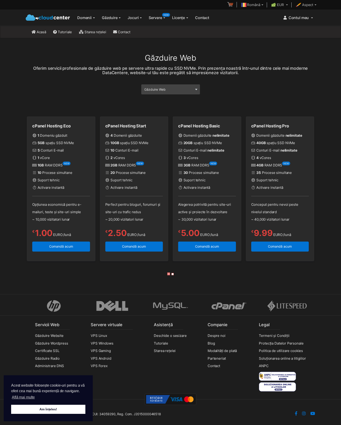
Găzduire (110, 17)
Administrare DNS (49, 366)
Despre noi (216, 335)
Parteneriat (217, 358)
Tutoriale (64, 32)
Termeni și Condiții (274, 335)
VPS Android (101, 358)
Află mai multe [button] (23, 397)
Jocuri (133, 17)
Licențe (179, 17)
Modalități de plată (222, 351)
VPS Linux (99, 335)
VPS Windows (102, 343)
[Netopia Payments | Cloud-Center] (170, 399)
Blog (211, 343)
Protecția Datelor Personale (281, 343)
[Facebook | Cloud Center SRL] (296, 414)
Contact (202, 17)
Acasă (41, 32)
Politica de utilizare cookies (281, 351)
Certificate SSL (47, 351)
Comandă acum (61, 246)
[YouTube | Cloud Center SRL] (312, 414)
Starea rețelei (95, 32)
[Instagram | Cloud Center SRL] (304, 414)
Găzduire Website (49, 335)
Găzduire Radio (47, 358)
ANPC (263, 366)
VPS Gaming (101, 351)
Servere (159, 16)
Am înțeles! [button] (48, 409)
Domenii (85, 17)
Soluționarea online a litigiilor (282, 358)
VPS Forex (99, 366)
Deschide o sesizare (170, 335)
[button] (169, 273)
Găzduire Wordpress (51, 343)
